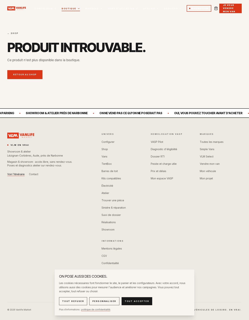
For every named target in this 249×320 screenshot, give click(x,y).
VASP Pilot (157, 141)
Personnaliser (104, 301)
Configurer (43, 8)
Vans (104, 156)
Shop (105, 149)
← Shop (13, 33)
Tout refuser (73, 301)
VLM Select (206, 156)
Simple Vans (207, 149)
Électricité (107, 185)
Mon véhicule (208, 171)
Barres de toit (110, 171)
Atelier (149, 8)
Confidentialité (110, 263)
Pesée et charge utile (164, 163)
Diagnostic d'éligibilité (164, 149)
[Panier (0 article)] (216, 8)
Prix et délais (158, 171)
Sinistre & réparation (114, 207)
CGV (104, 255)
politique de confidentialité (95, 309)
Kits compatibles (111, 178)
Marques (92, 8)
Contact (33, 174)
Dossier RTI (158, 156)
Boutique (69, 8)
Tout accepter (137, 301)
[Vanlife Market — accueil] (19, 8)
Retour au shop (25, 74)
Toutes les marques (211, 141)
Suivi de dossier (111, 214)
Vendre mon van (210, 163)
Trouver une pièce (113, 200)
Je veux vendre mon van (229, 8)
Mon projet (206, 178)
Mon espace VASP (162, 178)
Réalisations (109, 222)
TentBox (107, 163)
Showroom (200, 8)
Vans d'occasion (121, 8)
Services (171, 8)
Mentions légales (112, 248)
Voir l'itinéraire (16, 174)
